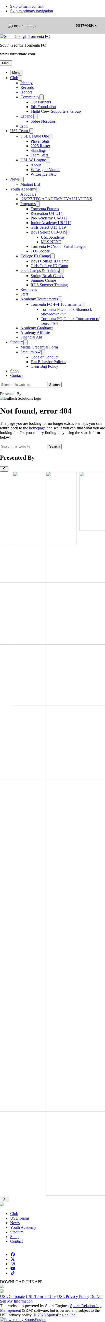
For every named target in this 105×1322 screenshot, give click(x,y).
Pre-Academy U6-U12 (49, 218)
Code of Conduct (44, 357)
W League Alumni (45, 169)
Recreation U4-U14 (46, 213)
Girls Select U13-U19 (48, 227)
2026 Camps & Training (39, 270)
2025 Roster (40, 146)
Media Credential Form (39, 347)
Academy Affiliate (35, 332)
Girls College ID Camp (49, 265)
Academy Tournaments (39, 299)
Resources (28, 289)
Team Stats (39, 155)
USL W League (33, 160)
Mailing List (30, 184)
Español (26, 116)
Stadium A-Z (30, 352)
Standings (38, 150)
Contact (16, 375)
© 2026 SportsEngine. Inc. (54, 1315)
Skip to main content (26, 6)
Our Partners (41, 102)
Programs (28, 204)
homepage (37, 428)
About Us (28, 194)
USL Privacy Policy (73, 1296)
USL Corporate (12, 1296)
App (24, 126)
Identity (26, 83)
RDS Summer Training (49, 285)
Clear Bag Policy (44, 366)
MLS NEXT (51, 242)
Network (85, 26)
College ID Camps (35, 256)
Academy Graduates (36, 328)
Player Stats (40, 141)
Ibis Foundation (43, 106)
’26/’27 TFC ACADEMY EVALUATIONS (56, 199)
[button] (6, 63)
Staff (24, 294)
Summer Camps (43, 280)
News (15, 179)
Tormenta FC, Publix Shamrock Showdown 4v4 (66, 311)
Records (27, 87)
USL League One (34, 136)
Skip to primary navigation (31, 11)
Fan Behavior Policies (48, 361)
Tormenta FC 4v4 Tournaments (56, 304)
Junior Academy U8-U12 (51, 222)
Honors (26, 92)
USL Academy (53, 237)
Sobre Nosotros (43, 121)
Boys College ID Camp (50, 261)
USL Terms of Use (41, 1296)
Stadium (16, 342)
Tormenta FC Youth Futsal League (58, 246)
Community (30, 97)
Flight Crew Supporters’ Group (56, 111)
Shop (14, 371)
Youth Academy (23, 189)
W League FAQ (44, 174)
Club (14, 78)
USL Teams (19, 131)
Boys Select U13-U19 (48, 232)
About (36, 165)
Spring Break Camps (47, 275)
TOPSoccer (40, 251)
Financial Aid (31, 337)
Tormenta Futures (45, 209)
